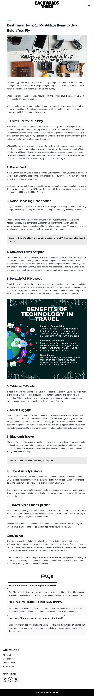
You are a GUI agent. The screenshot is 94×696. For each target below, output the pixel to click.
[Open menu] (89, 5)
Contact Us (8, 659)
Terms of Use (8, 667)
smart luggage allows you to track (70, 425)
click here (60, 136)
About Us (7, 655)
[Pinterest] (16, 679)
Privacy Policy (9, 663)
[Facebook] (5, 679)
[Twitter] (10, 679)
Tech (9, 20)
